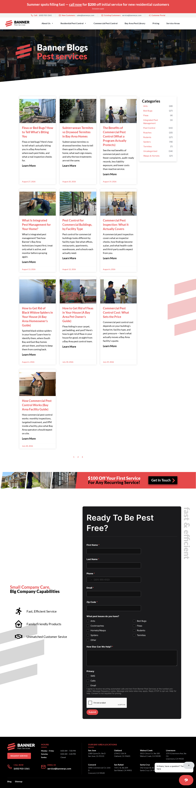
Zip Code (92, 602)
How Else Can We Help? (100, 646)
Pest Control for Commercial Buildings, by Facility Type (77, 225)
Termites (147, 146)
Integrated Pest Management (150, 122)
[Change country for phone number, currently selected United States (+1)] (90, 580)
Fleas (145, 115)
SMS (93, 676)
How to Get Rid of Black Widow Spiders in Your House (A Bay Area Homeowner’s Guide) (37, 316)
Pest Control (149, 128)
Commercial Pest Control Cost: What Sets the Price (116, 312)
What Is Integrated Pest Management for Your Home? (36, 225)
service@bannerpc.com (122, 15)
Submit (92, 712)
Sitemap (18, 781)
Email (90, 588)
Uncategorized (150, 151)
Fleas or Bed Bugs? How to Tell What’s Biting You (37, 132)
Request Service (19, 756)
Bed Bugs (147, 110)
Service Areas (173, 23)
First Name (93, 545)
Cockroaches (97, 625)
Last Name (93, 559)
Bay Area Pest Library (135, 23)
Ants (145, 106)
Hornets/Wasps (98, 630)
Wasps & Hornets (151, 156)
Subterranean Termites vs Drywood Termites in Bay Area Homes (77, 132)
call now (75, 4)
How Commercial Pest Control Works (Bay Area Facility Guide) (37, 405)
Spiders (147, 142)
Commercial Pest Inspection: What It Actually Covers (116, 225)
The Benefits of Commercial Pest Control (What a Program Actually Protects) (114, 136)
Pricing (156, 23)
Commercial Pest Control (105, 23)
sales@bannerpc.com (78, 15)
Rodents (147, 137)
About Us (46, 23)
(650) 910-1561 (43, 15)
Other (93, 640)
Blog (9, 781)
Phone (91, 573)
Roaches (147, 132)
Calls (93, 680)
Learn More (29, 165)
